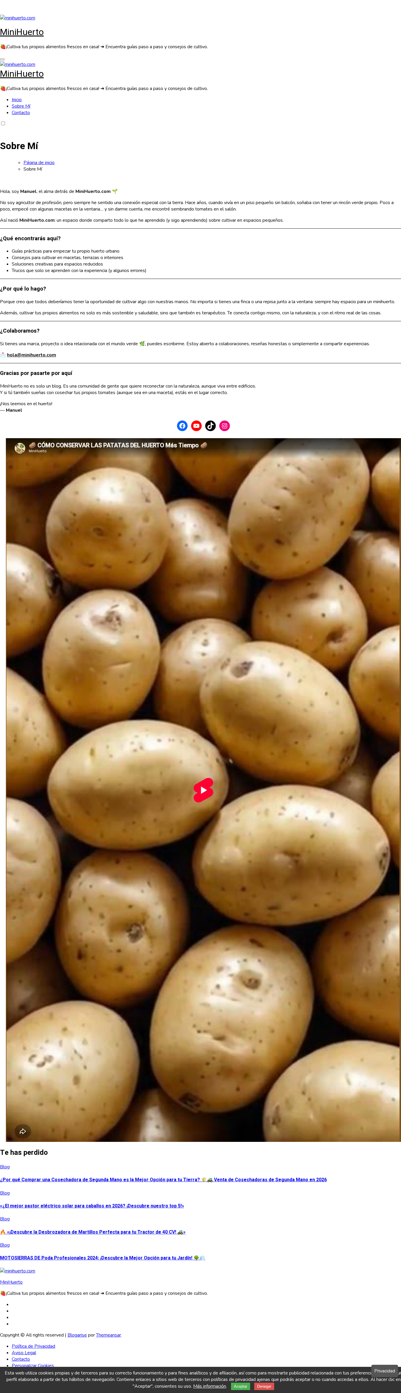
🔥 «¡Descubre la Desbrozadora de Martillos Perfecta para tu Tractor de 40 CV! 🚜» (93, 1232)
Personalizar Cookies (33, 1365)
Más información (209, 1386)
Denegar (264, 1386)
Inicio (17, 99)
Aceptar (240, 1386)
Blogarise (77, 1335)
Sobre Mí (21, 106)
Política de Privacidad (33, 1346)
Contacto (21, 112)
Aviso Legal (24, 1352)
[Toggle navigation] (2, 59)
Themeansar (108, 1335)
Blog (5, 1167)
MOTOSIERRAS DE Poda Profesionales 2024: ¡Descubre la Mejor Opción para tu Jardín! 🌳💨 (102, 1258)
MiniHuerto (22, 32)
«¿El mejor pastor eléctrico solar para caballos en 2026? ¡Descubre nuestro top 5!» (92, 1206)
